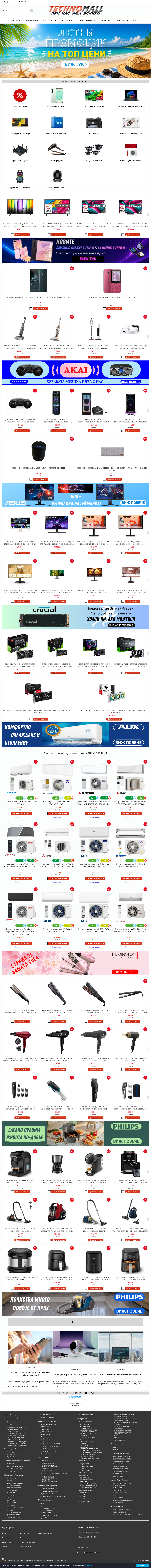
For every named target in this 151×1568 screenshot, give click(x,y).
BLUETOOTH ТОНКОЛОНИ (122, 1483)
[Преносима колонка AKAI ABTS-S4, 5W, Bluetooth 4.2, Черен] (38, 451)
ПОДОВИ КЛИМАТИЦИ (120, 1469)
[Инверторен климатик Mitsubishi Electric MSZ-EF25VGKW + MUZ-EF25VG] (130, 780)
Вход (4, 1533)
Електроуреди (82, 1419)
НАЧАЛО (16, 20)
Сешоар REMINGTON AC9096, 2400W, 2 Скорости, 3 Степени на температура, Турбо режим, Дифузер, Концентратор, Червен (20, 1060)
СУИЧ (42, 1506)
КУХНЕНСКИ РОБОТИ (87, 1432)
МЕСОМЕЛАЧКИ (85, 1447)
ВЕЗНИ (116, 1436)
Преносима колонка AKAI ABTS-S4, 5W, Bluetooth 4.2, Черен (38, 468)
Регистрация (6, 1538)
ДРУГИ (116, 1437)
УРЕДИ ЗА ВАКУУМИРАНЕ (89, 1449)
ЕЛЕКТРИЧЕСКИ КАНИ (88, 1445)
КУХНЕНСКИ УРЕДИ (86, 1422)
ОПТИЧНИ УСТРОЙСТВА (48, 1449)
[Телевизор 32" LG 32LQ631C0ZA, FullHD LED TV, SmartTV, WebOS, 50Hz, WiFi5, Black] (20, 207)
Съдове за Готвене (118, 1444)
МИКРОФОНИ (11, 1505)
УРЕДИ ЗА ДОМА (85, 1464)
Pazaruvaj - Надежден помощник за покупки (75, 1403)
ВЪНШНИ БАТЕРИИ (14, 1439)
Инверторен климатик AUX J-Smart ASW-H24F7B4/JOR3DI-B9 (57, 930)
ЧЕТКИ (82, 1498)
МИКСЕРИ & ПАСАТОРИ (88, 1434)
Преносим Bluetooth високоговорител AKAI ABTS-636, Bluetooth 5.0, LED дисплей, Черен (57, 421)
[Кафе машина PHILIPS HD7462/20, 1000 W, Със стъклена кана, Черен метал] (57, 1164)
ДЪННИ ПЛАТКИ (46, 1432)
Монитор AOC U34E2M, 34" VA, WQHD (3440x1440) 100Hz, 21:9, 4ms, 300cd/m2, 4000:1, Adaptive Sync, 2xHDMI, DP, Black (57, 591)
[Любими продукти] (143, 10)
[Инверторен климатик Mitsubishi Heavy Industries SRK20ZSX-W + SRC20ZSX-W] (93, 780)
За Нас (4, 1547)
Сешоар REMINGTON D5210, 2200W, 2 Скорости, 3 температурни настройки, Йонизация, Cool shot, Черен (94, 1060)
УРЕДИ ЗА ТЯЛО (84, 1475)
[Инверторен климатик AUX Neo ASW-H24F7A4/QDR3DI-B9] (93, 907)
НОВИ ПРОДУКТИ (87, 20)
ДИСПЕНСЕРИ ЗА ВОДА (88, 1456)
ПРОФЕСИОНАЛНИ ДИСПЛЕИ (123, 1500)
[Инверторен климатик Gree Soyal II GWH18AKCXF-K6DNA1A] (130, 842)
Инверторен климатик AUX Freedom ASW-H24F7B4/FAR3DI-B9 (94, 865)
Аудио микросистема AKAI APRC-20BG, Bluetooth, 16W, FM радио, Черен (20, 421)
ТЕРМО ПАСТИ (45, 1454)
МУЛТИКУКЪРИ (85, 1424)
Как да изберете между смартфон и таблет (75, 1374)
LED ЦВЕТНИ (46, 1480)
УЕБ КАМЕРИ (11, 1502)
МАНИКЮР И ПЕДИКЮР (88, 1484)
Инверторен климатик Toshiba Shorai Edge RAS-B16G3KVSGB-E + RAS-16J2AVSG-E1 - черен (20, 931)
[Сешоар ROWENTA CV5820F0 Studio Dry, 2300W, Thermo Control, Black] (57, 1042)
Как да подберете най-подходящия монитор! (120, 1374)
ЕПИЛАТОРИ (84, 1478)
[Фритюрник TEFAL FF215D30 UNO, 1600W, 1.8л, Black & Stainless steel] (20, 1260)
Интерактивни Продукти (47, 1486)
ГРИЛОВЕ (83, 1443)
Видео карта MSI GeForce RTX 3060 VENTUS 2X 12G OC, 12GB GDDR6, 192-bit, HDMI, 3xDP (20, 665)
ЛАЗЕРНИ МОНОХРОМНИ (50, 1465)
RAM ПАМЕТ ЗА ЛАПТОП (49, 1446)
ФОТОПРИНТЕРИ (47, 1471)
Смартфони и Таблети (12, 1419)
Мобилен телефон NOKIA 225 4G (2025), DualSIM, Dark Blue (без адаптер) (38, 297)
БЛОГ (136, 20)
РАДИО (115, 1495)
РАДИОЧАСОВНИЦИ (120, 1498)
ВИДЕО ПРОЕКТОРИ (47, 1494)
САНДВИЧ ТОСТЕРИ (87, 1441)
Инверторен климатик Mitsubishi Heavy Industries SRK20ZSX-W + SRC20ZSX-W (93, 803)
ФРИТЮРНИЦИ (85, 1426)
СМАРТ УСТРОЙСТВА (86, 1415)
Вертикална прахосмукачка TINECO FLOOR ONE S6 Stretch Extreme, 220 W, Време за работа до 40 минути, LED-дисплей (20, 347)
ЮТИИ (82, 1468)
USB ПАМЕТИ (11, 1493)
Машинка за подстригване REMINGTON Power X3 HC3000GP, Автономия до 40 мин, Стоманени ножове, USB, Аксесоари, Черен (93, 1108)
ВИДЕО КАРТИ (45, 1434)
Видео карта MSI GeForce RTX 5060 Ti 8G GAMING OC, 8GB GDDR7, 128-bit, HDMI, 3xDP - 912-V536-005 (94, 665)
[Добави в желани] (12, 235)
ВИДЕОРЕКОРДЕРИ (119, 1512)
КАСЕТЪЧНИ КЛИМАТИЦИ (122, 1459)
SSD (41, 1436)
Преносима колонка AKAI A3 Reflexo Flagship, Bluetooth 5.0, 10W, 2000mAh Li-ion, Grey (112, 469)
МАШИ (82, 1496)
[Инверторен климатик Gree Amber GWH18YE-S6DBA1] (57, 780)
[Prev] (4, 51)
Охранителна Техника (119, 1506)
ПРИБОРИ (116, 1449)
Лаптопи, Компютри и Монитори (17, 1461)
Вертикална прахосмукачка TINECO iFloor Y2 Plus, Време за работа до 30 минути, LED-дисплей (57, 347)
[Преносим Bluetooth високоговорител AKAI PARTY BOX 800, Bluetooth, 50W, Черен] (94, 403)
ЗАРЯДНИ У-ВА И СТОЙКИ (17, 1443)
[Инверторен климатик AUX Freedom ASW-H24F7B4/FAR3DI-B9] (93, 842)
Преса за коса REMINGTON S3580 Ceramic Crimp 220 (94, 1011)
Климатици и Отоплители (120, 1453)
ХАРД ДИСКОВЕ (45, 1439)
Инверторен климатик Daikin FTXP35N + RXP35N (20, 803)
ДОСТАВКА (106, 20)
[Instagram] (147, 2)
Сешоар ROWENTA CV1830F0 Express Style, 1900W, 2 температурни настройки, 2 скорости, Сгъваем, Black (130, 1060)
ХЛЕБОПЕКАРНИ (86, 1428)
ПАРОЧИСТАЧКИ (86, 1470)
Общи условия (25, 1547)
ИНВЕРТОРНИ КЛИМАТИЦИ (122, 1456)
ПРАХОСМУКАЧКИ (86, 1466)
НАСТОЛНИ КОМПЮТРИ (15, 1466)
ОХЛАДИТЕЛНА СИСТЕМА (49, 1451)
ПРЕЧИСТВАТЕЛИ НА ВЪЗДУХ (124, 1415)
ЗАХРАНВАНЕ (45, 1427)
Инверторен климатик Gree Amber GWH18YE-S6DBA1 (57, 803)
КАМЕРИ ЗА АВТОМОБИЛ (121, 1490)
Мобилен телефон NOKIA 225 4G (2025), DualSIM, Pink (112, 297)
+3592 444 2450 (21, 2)
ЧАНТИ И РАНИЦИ (46, 1415)
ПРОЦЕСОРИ (44, 1429)
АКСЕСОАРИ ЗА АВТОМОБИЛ (18, 1445)
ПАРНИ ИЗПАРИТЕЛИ (121, 1426)
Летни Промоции (10, 1415)
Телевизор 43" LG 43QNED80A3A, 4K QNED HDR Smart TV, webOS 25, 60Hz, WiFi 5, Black (57, 225)
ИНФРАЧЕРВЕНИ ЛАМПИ (122, 1430)
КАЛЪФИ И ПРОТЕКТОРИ (16, 1434)
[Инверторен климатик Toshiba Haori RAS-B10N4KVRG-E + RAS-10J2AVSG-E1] (20, 842)
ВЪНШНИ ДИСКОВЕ (13, 1485)
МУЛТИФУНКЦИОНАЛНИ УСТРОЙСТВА (54, 1474)
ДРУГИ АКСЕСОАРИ (47, 1417)
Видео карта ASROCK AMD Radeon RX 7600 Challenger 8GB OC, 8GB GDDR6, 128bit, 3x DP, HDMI (38, 711)
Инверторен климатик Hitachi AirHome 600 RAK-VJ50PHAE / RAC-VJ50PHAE (130, 930)
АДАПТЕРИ (44, 1518)
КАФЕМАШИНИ (84, 1461)
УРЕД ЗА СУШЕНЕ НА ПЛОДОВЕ (91, 1453)
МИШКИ (9, 1480)
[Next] (147, 51)
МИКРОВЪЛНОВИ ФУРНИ (88, 1430)
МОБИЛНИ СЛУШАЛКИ (16, 1435)
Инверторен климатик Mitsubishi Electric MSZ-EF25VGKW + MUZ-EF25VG (130, 803)
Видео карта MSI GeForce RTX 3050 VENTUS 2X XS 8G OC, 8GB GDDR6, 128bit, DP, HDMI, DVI (57, 665)
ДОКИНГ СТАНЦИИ (13, 1515)
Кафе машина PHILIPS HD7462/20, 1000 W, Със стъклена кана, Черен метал (57, 1182)
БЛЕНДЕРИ (83, 1435)
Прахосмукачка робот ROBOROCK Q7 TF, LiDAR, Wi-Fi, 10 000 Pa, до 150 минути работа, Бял (131, 347)
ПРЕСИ (82, 1495)
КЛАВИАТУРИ (11, 1478)
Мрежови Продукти (45, 1500)
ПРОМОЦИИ (67, 20)
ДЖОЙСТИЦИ (11, 1500)
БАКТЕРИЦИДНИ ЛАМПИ (122, 1432)
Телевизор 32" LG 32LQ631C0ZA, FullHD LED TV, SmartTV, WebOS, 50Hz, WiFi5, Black (20, 225)
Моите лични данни (141, 1560)
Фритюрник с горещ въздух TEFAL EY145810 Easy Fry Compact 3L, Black (94, 1278)
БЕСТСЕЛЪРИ (50, 20)
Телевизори (10, 1452)
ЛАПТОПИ (10, 1464)
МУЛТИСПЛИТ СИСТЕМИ (121, 1471)
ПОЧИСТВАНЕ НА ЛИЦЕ (88, 1487)
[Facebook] (144, 2)
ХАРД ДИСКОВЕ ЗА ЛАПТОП (50, 1444)
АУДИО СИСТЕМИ (119, 1485)
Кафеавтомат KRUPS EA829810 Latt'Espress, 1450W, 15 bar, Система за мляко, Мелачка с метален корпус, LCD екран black (130, 1182)
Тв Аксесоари (11, 1454)
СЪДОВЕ (115, 1447)
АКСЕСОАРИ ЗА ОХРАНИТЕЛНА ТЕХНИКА (127, 1514)
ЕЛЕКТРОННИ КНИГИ (120, 1493)
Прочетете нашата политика (56, 1560)
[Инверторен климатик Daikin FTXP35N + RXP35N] (20, 780)
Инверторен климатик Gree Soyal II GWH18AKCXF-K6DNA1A (130, 865)
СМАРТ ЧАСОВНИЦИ (15, 1430)
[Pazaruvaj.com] (75, 1398)
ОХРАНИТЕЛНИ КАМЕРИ (121, 1509)
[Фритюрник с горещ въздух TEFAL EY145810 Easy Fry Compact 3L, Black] (94, 1260)
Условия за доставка (27, 1542)
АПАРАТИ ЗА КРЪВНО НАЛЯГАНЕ (125, 1422)
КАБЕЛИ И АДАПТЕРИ (14, 1512)
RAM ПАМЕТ (44, 1441)
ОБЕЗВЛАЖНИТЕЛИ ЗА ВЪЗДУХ (124, 1419)
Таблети (9, 1424)
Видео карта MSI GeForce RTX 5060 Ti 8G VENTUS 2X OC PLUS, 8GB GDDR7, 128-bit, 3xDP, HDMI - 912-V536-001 (130, 665)
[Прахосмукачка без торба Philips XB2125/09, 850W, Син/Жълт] (94, 1212)
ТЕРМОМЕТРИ (119, 1424)
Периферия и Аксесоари (13, 1475)
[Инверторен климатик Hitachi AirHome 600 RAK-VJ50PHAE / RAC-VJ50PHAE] (130, 907)
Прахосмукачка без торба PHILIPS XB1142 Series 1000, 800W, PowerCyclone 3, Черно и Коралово (20, 1230)
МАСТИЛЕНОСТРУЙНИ (49, 1467)
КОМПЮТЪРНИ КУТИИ (48, 1424)
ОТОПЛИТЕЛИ (117, 1473)
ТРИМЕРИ (83, 1482)
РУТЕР (42, 1503)
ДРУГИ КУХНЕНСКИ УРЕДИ (89, 1458)
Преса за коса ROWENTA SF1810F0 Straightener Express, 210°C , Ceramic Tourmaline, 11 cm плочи (130, 1011)
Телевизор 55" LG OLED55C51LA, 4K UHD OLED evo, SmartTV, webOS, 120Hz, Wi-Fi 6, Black (94, 225)
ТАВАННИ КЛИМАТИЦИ (121, 1464)
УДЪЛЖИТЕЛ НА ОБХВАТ (49, 1515)
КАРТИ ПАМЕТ (12, 1490)
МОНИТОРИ (11, 1471)
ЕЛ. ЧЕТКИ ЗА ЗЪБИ (85, 1472)
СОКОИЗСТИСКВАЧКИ (87, 1437)
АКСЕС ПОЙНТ (45, 1513)
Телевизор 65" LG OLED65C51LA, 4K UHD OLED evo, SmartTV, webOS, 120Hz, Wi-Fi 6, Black (130, 225)
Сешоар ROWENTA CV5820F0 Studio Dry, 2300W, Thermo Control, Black (57, 1060)
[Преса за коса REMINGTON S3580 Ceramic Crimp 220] (94, 993)
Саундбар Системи (12, 1457)
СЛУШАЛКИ (11, 1495)
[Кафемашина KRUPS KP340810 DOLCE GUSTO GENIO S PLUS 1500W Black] (94, 1164)
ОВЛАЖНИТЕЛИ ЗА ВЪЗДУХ (123, 1417)
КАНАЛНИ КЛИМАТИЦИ (121, 1466)
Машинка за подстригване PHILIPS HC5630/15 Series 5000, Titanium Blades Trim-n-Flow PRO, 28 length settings (131, 1108)
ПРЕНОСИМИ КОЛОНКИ (16, 1437)
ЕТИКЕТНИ (45, 1469)
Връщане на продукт (45, 1533)
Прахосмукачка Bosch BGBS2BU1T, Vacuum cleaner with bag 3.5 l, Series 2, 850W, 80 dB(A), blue (130, 1230)
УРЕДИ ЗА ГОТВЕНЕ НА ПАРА (90, 1451)
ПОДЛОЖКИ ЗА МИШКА (15, 1483)
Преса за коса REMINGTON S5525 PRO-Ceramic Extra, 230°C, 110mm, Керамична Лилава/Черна (57, 1011)
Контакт (23, 1538)
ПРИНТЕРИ (44, 1460)
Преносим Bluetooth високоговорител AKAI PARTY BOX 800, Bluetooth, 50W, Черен (94, 421)
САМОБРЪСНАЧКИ (86, 1480)
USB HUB (10, 1510)
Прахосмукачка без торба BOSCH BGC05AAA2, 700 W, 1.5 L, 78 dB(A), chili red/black (57, 1230)
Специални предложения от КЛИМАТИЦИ (75, 753)
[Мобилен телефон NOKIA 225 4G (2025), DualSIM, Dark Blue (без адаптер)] (38, 281)
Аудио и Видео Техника (119, 1480)
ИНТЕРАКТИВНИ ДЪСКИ (48, 1489)
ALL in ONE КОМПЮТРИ (15, 1469)
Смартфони (10, 1422)
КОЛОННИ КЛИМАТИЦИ (121, 1461)
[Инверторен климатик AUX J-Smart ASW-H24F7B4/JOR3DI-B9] (57, 907)
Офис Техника (43, 1457)
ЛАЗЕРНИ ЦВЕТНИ (48, 1463)
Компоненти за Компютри (48, 1421)
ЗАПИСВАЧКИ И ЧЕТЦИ (15, 1507)
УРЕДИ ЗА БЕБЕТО (119, 1440)
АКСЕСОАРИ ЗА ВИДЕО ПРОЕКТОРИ (52, 1496)
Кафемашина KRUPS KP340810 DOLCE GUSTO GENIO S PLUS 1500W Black (94, 1182)
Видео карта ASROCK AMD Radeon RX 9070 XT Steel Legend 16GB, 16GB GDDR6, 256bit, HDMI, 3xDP (112, 711)
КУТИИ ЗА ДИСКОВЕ (14, 1488)
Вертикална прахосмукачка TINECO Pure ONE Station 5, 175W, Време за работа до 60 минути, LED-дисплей (94, 347)
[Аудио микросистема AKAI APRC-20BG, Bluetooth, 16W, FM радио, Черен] (20, 403)
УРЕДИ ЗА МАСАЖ (120, 1434)
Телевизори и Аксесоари (13, 1449)
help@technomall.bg (92, 1533)
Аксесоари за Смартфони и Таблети (17, 1427)
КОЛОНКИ (10, 1498)
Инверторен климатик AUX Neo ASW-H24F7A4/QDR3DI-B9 (94, 930)
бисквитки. (89, 1565)
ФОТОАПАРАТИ (118, 1502)
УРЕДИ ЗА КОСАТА (85, 1490)
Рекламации (24, 1533)
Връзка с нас (6, 1542)
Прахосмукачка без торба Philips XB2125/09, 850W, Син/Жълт (94, 1230)
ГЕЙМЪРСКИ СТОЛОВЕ (14, 1517)
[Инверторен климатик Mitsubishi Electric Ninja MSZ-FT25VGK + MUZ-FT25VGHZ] (57, 842)
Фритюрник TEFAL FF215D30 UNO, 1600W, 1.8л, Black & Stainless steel (20, 1278)
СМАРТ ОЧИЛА (13, 1432)
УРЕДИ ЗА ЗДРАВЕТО (86, 1501)
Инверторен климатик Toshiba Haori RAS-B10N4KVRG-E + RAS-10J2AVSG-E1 (20, 866)
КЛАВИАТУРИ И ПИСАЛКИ (17, 1441)
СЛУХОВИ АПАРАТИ (121, 1420)
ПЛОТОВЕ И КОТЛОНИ (88, 1455)
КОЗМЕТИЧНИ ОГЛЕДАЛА (89, 1485)
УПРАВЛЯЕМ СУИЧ (48, 1508)
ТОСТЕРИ (83, 1439)
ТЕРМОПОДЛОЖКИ (120, 1428)
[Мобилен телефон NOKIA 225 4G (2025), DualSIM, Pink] (112, 281)
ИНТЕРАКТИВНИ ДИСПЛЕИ (49, 1491)
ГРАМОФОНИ (117, 1488)
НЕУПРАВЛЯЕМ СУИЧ (49, 1510)
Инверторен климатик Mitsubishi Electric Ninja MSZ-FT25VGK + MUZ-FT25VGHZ (57, 865)
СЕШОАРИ (83, 1493)
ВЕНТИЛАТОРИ (118, 1476)
